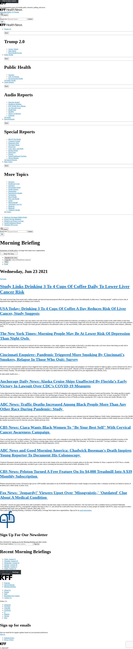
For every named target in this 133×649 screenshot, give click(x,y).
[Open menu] (1, 17)
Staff (5, 594)
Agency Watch (13, 49)
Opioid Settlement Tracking (17, 156)
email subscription (85, 510)
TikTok (6, 616)
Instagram (7, 605)
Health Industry (13, 189)
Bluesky (7, 614)
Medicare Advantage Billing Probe (15, 217)
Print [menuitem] (6, 262)
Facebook (7, 610)
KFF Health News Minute (17, 106)
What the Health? (14, 102)
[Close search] (2, 22)
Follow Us (10, 12)
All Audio (7, 117)
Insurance (11, 186)
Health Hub (12, 110)
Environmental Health (15, 78)
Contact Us (8, 598)
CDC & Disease (13, 77)
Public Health (8, 55)
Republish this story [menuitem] (11, 257)
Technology (12, 195)
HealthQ (11, 112)
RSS (5, 618)
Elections (11, 182)
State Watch (12, 51)
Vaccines (11, 75)
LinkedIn (7, 608)
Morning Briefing (10, 587)
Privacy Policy (9, 640)
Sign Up (36, 544)
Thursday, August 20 (11, 561)
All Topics (7, 212)
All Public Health (10, 80)
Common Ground (14, 141)
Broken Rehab (13, 150)
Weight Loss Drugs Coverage (14, 221)
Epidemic (11, 115)
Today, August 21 (10, 559)
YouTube (7, 607)
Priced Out (11, 147)
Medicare (11, 206)
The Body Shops (13, 145)
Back (6, 33)
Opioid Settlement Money (12, 223)
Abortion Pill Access (11, 225)
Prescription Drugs (14, 187)
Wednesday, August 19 (11, 563)
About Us (7, 590)
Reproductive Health (15, 193)
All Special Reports (10, 160)
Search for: (4, 19)
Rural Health (12, 197)
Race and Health (13, 199)
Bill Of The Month (14, 139)
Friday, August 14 (10, 568)
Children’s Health (14, 210)
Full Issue (3, 279)
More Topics (8, 162)
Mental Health (13, 202)
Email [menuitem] (6, 264)
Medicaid (11, 208)
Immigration (12, 191)
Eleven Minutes (13, 158)
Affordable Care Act (15, 204)
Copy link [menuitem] (8, 260)
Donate (16, 12)
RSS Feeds (6, 574)
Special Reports (9, 119)
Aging (10, 201)
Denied (10, 154)
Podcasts (7, 583)
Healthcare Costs (13, 184)
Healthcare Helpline (14, 104)
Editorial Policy (9, 638)
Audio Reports (9, 82)
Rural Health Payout (15, 53)
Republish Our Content (11, 596)
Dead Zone (12, 152)
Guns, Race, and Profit (15, 149)
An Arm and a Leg (14, 108)
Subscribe (3, 12)
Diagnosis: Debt (13, 143)
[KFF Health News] (11, 10)
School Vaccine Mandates (12, 219)
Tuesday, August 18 (10, 565)
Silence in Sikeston (14, 113)
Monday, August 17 (10, 567)
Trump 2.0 (7, 29)
